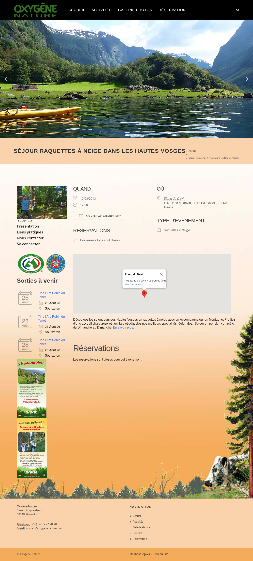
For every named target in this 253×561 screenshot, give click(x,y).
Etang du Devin (174, 198)
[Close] (161, 274)
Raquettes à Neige (177, 230)
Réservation (172, 10)
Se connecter (28, 244)
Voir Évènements (134, 284)
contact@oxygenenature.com (44, 528)
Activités (102, 10)
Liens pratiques (30, 232)
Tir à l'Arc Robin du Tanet (51, 295)
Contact (137, 533)
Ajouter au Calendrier (102, 215)
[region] (126, 79)
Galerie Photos (135, 10)
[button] (6, 79)
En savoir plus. (123, 327)
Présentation (28, 226)
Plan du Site (161, 554)
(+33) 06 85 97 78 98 (44, 524)
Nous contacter (30, 238)
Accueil (76, 10)
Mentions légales (139, 554)
